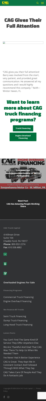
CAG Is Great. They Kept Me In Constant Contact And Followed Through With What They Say (20, 365)
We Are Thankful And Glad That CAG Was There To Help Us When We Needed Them (22, 350)
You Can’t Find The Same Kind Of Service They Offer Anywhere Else (20, 341)
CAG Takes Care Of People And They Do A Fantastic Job (22, 374)
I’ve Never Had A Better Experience (21, 357)
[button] (42, 3)
